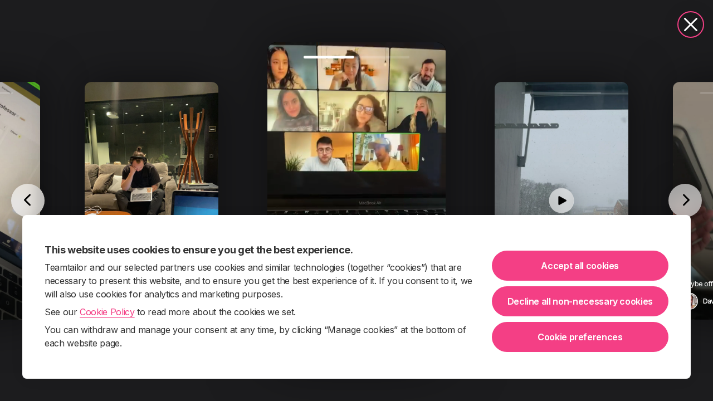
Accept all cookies (580, 265)
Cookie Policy (107, 311)
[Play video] (356, 200)
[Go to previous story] (28, 200)
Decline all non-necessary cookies (580, 301)
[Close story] (691, 24)
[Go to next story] (685, 200)
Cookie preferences (580, 337)
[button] (356, 200)
